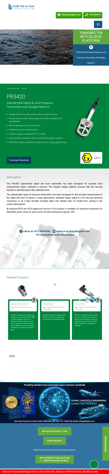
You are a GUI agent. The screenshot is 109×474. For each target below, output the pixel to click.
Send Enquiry (54, 441)
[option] (22, 310)
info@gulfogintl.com (71, 15)
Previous (4, 309)
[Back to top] (100, 465)
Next (104, 309)
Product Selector (94, 464)
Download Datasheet (19, 160)
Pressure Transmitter (13, 88)
